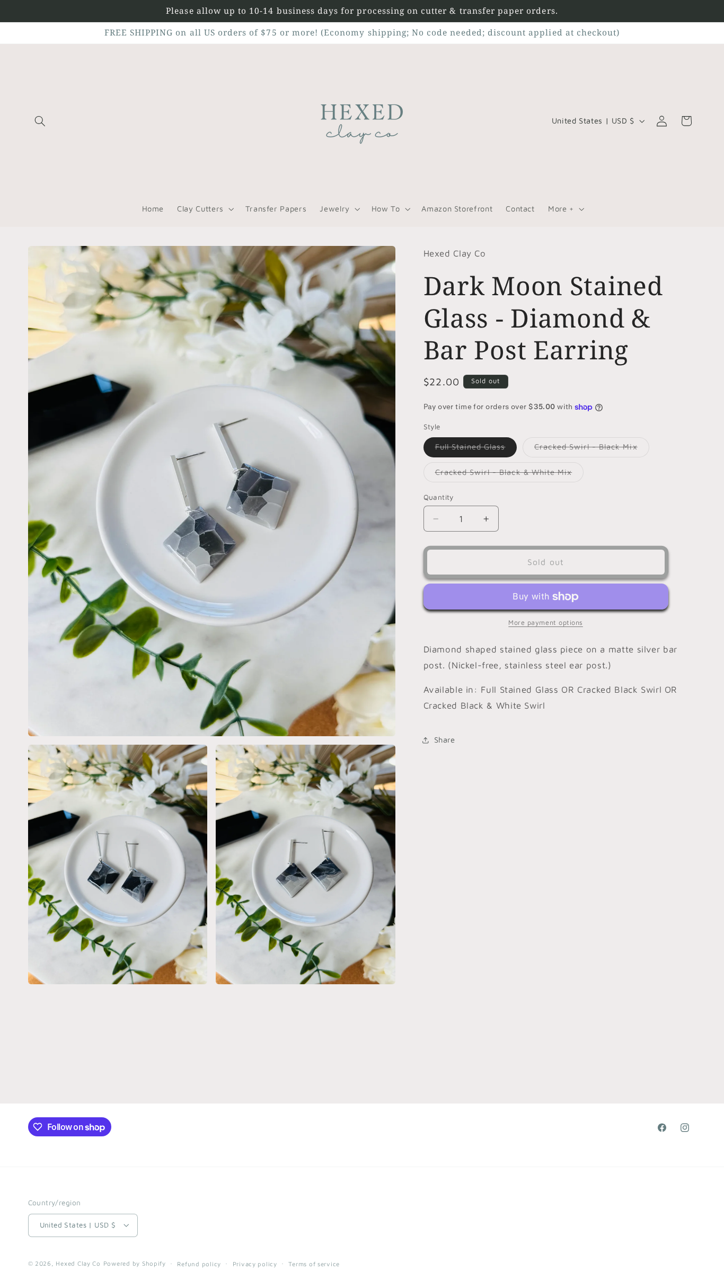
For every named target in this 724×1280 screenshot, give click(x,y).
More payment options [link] (545, 623)
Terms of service (314, 1263)
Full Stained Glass (476, 449)
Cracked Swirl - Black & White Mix (509, 474)
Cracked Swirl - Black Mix (591, 449)
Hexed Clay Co (78, 1263)
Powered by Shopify (134, 1263)
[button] (40, 121)
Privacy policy (255, 1263)
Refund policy (199, 1263)
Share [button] (444, 739)
